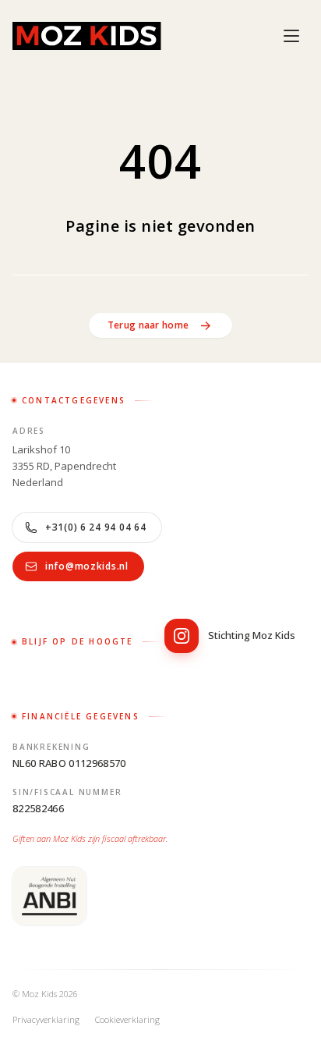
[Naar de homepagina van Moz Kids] (86, 36)
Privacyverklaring (45, 1019)
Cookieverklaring (127, 1019)
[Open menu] (291, 36)
